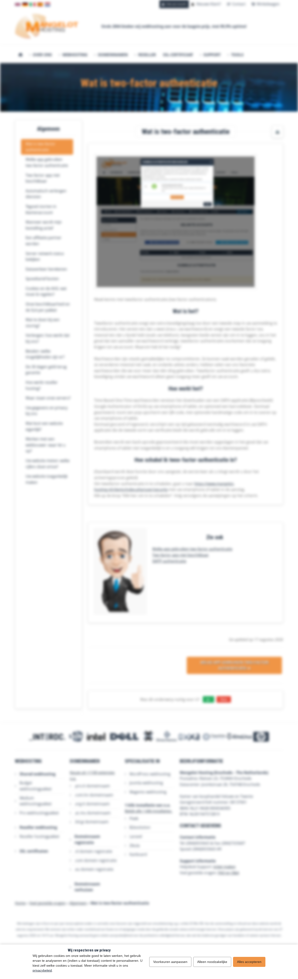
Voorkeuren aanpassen (170, 962)
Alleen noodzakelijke (212, 962)
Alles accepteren (249, 962)
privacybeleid (42, 970)
